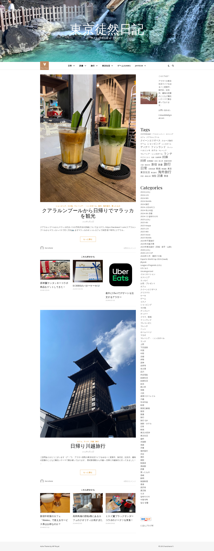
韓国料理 (144, 481)
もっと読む (88, 239)
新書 (160, 164)
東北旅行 (154, 172)
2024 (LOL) (145, 192)
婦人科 (161, 161)
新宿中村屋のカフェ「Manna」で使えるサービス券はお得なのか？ (54, 520)
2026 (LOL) (145, 250)
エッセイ (144, 280)
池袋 (142, 445)
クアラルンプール (152, 137)
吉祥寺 (143, 365)
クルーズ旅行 (167, 140)
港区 (142, 457)
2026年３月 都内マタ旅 (151, 256)
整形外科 (147, 165)
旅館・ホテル (146, 423)
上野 (142, 344)
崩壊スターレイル (147, 396)
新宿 (154, 164)
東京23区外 (145, 432)
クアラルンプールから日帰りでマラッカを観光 (88, 213)
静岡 (142, 478)
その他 (70, 206)
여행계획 (144, 499)
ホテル (154, 150)
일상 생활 (144, 502)
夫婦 (152, 157)
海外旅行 (106, 206)
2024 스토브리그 (147, 207)
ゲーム (143, 144)
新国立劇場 (145, 408)
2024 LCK (144, 195)
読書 (81, 65)
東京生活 (106, 65)
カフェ (79, 441)
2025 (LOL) (145, 219)
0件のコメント (130, 248)
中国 (142, 350)
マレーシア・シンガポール (151, 154)
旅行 (93, 65)
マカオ (143, 335)
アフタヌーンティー (158, 134)
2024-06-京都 (146, 213)
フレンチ (144, 326)
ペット (143, 329)
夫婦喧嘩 (158, 157)
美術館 (143, 466)
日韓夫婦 (151, 169)
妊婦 (143, 160)
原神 (142, 362)
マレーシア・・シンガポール (85, 206)
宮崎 (142, 390)
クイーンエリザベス (150, 140)
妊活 (156, 161)
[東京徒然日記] (44, 65)
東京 (170, 168)
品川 (142, 371)
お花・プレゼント (147, 283)
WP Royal (55, 546)
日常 (70, 65)
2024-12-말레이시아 (149, 216)
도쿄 (142, 493)
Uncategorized (146, 271)
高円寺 (143, 487)
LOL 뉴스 (144, 268)
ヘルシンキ (145, 150)
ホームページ (146, 332)
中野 (142, 353)
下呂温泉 (144, 347)
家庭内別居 (168, 161)
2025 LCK (144, 228)
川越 (92, 441)
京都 (142, 356)
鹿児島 (143, 490)
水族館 (143, 441)
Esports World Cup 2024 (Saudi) (154, 259)
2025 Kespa (145, 225)
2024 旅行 (144, 204)
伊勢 (142, 359)
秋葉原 (143, 463)
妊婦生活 (144, 378)
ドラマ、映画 (146, 317)
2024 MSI (144, 198)
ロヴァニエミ (145, 157)
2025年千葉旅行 (147, 240)
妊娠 (165, 156)
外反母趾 (144, 374)
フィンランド (158, 146)
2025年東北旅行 (145, 134)
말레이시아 (145, 496)
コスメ (143, 301)
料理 (142, 405)
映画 (158, 168)
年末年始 (144, 402)
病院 (154, 175)
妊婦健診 (150, 161)
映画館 (164, 169)
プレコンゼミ (146, 323)
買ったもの (116, 206)
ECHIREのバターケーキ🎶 (86, 285)
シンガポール (166, 144)
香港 (166, 175)
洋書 (142, 447)
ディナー (145, 147)
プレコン (170, 147)
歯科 (142, 438)
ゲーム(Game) (124, 65)
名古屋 (143, 368)
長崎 (142, 475)
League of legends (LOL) (150, 265)
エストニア (169, 134)
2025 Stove (145, 234)
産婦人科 (148, 176)
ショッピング (61, 206)
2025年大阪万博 (147, 244)
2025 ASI (144, 222)
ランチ (86, 441)
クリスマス (145, 292)
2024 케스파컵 (146, 210)
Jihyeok (139, 65)
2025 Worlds (145, 237)
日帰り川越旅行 (88, 445)
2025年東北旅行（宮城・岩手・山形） (156, 247)
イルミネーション (147, 274)
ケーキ (143, 295)
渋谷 (142, 176)
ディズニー (145, 311)
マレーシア (163, 150)
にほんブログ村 (146, 525)
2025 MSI (144, 231)
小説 (142, 165)
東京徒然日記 (107, 29)
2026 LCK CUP (146, 253)
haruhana (49, 248)
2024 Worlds (145, 201)
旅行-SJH (144, 420)
